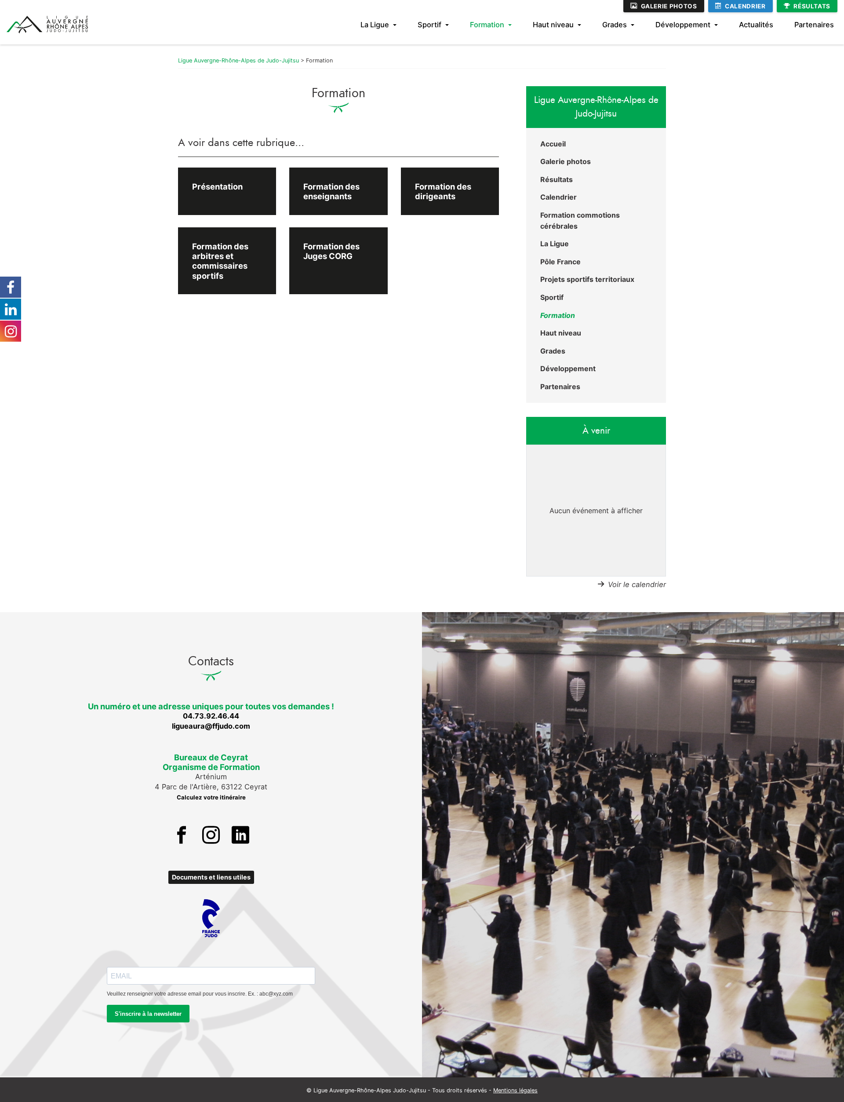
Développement (682, 24)
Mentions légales (515, 1090)
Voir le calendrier (637, 584)
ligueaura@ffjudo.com (211, 726)
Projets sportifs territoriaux (587, 279)
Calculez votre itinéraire (211, 797)
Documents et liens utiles (211, 877)
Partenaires (814, 24)
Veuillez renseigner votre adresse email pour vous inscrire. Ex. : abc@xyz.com (200, 994)
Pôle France (560, 261)
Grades (614, 24)
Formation (487, 24)
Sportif (429, 24)
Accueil (553, 143)
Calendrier (745, 6)
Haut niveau (553, 24)
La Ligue (374, 24)
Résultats (811, 6)
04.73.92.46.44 (211, 716)
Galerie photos (669, 6)
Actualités (756, 24)
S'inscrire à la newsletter (148, 1014)
